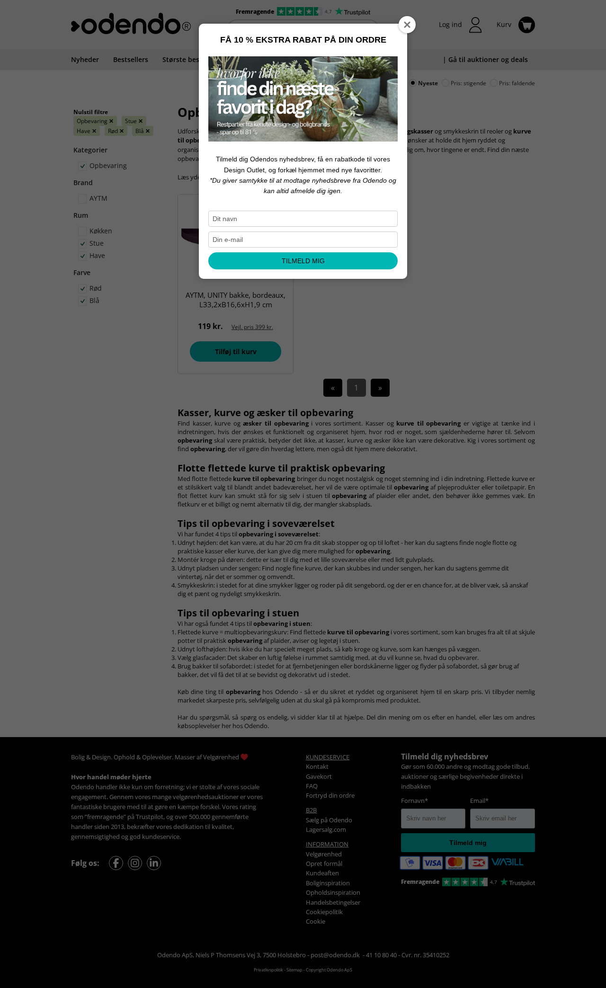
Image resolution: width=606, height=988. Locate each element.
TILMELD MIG (303, 261)
